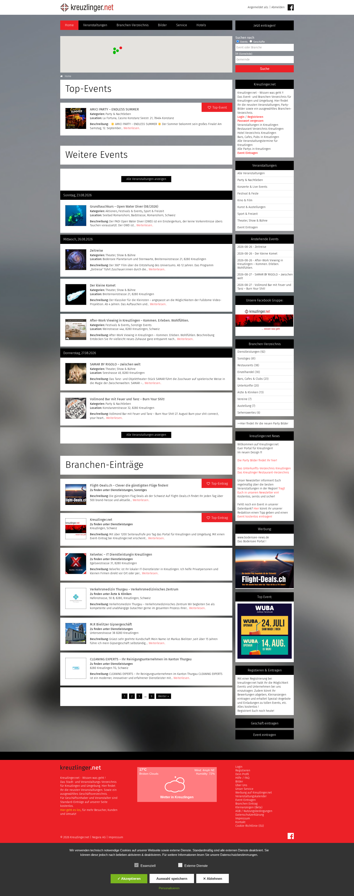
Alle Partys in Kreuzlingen (254, 149)
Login (241, 117)
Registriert (244, 711)
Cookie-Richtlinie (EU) (249, 825)
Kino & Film (244, 200)
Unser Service (244, 789)
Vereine (242, 399)
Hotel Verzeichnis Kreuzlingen (256, 133)
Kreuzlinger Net (86, 7)
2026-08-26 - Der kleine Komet (257, 253)
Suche (264, 68)
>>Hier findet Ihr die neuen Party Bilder (262, 423)
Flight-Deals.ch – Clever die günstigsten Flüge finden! (129, 485)
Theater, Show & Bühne (121, 255)
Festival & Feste (248, 193)
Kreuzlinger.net (101, 519)
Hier (256, 508)
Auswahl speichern (171, 878)
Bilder (162, 25)
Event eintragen (264, 735)
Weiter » (163, 696)
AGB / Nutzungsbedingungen (253, 811)
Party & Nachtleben (118, 114)
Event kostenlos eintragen (254, 516)
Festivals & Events (130, 211)
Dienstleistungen (122, 490)
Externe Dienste (196, 866)
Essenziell (148, 866)
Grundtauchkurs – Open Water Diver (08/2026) (124, 206)
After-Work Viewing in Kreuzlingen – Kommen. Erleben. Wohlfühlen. (139, 320)
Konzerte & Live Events (252, 186)
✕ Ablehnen (212, 878)
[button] (120, 47)
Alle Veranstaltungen (251, 173)
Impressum (242, 818)
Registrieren (255, 117)
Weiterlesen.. (132, 128)
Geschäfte (259, 42)
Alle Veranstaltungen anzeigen (146, 179)
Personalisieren (169, 888)
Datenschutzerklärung (249, 814)
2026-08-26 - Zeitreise (251, 247)
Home (69, 25)
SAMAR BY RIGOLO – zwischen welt (115, 364)
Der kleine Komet (103, 285)
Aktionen (111, 211)
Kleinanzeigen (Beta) (248, 807)
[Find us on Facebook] (291, 7)
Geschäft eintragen (264, 723)
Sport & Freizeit (154, 211)
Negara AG (99, 837)
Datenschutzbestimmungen (238, 854)
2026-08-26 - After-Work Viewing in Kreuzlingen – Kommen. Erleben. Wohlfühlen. (260, 264)
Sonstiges (140, 490)
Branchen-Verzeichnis (133, 25)
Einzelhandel (245, 372)
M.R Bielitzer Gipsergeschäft (111, 624)
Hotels (201, 25)
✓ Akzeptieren (129, 878)
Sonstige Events (141, 325)
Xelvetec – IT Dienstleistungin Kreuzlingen (121, 554)
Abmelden (278, 7)
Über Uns (241, 785)
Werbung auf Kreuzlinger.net (253, 792)
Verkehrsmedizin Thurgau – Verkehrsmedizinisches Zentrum (134, 589)
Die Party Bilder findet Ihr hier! (257, 460)
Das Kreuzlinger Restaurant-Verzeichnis (263, 472)
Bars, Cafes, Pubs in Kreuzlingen (258, 137)
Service (181, 25)
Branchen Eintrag (246, 803)
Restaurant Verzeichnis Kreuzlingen (260, 128)
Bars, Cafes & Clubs (250, 379)
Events (244, 42)
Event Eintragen (247, 153)
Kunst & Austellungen (251, 207)
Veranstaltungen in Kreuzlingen (257, 125)
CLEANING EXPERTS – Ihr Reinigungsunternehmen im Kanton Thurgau (141, 659)
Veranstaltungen (95, 25)
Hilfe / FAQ (242, 778)
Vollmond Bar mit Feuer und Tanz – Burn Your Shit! (127, 399)
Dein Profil (242, 774)
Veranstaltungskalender (251, 796)
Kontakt (240, 822)
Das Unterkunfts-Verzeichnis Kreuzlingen (264, 468)
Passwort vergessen (250, 120)
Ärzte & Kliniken (121, 594)
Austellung (244, 406)
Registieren (242, 770)
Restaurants (245, 365)
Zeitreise (96, 250)
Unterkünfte (245, 385)
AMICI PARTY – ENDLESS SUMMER (114, 109)
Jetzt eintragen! (265, 25)
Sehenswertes (246, 412)
